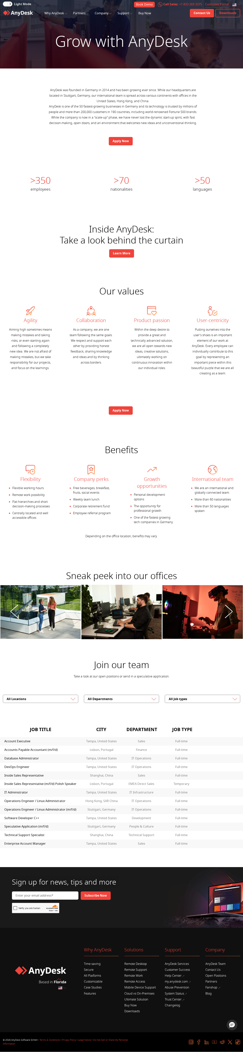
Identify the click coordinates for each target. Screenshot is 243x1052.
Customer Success (177, 970)
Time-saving (92, 964)
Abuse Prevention (177, 987)
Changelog (172, 1005)
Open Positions (215, 975)
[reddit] (222, 1042)
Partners (79, 13)
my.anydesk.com (176, 981)
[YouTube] (214, 1042)
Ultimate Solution (136, 999)
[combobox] (236, 5)
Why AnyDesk (54, 13)
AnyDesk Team (215, 964)
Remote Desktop (135, 964)
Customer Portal (217, 4)
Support (123, 13)
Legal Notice (84, 1040)
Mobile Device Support (140, 987)
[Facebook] (198, 1042)
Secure (89, 970)
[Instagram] (191, 1042)
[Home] (18, 13)
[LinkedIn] (206, 1042)
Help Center (173, 975)
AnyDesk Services (177, 964)
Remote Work (133, 975)
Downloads (132, 1011)
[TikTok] (237, 1042)
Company (101, 13)
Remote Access (134, 981)
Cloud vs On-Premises (139, 993)
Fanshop (211, 987)
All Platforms (92, 975)
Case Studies (93, 987)
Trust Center (173, 999)
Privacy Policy (69, 1040)
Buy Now (144, 13)
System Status (174, 993)
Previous (14, 612)
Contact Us (212, 970)
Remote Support (135, 970)
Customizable (93, 981)
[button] (232, 1025)
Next (228, 612)
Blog (208, 993)
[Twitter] (230, 1042)
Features (90, 993)
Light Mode (22, 4)
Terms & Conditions (50, 1040)
